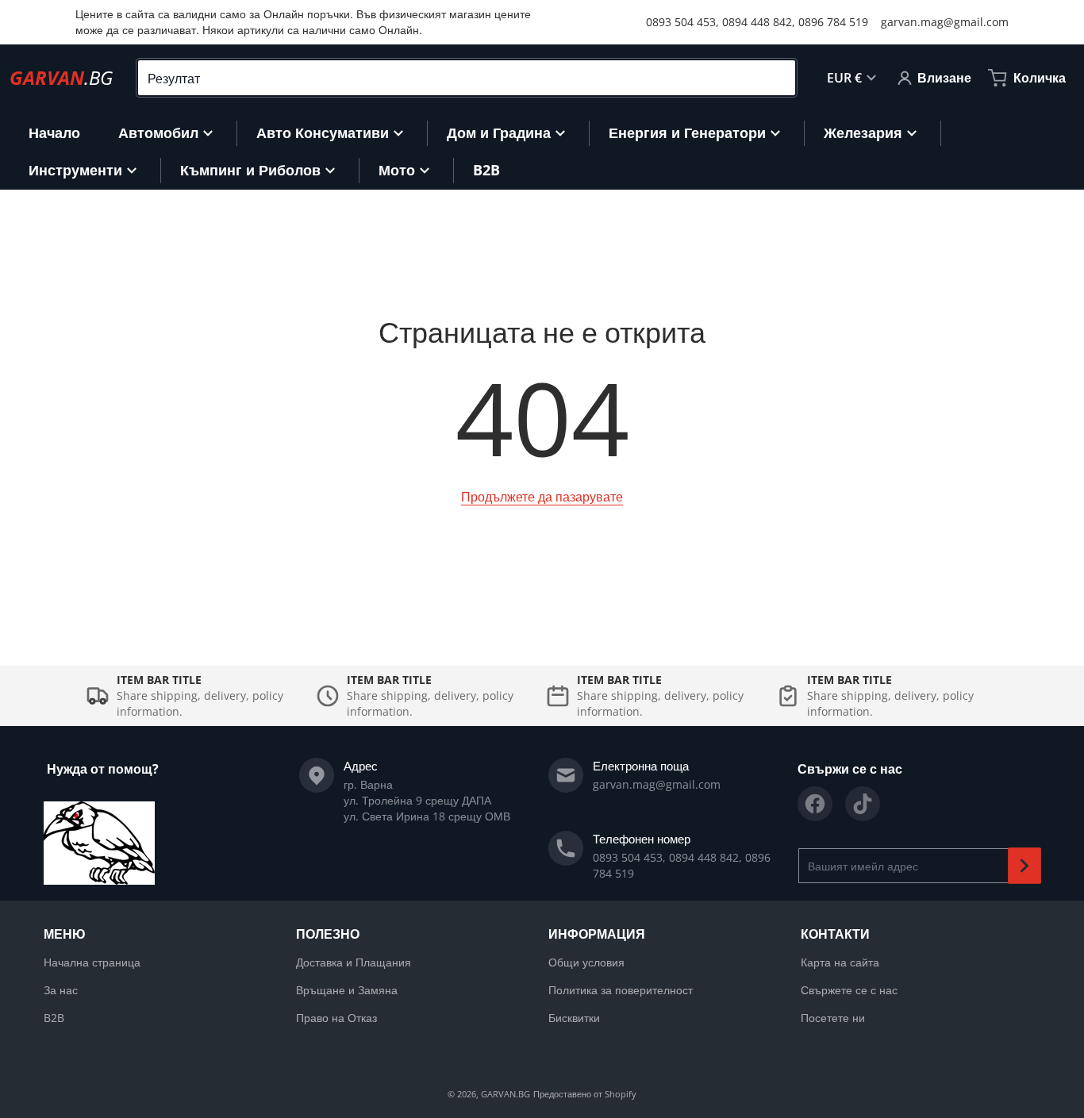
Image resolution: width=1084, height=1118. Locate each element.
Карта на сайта (840, 962)
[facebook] (815, 803)
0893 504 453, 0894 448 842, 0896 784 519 (757, 21)
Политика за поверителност (620, 989)
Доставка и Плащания (353, 962)
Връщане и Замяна (347, 989)
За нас (61, 989)
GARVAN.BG (505, 1094)
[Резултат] (777, 77)
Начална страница (92, 962)
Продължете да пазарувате (542, 496)
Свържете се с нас (849, 989)
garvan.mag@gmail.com (945, 21)
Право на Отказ (336, 1017)
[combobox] (466, 77)
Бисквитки (574, 1017)
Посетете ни (833, 1017)
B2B (54, 1017)
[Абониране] (1024, 865)
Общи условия (586, 962)
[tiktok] (862, 803)
